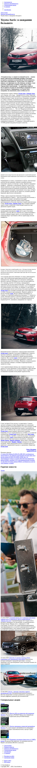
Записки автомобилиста (11, 3)
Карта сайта (7, 760)
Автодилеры (8, 745)
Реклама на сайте (9, 756)
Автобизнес (7, 9)
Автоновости (8, 2)
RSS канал (7, 762)
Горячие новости (9, 747)
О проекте (7, 6)
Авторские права (9, 757)
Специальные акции (10, 5)
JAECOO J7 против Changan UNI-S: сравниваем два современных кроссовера (15, 658)
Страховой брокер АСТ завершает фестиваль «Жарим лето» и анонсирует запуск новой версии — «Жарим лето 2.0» (18, 619)
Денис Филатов (31, 449)
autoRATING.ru (31, 451)
